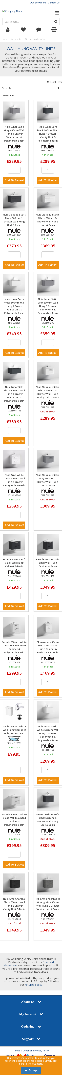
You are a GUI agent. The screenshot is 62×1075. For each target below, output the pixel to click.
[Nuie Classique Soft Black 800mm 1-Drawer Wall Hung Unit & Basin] (14, 200)
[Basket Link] (54, 29)
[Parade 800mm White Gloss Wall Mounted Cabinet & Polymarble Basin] (14, 799)
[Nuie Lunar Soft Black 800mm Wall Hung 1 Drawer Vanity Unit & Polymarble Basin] (14, 372)
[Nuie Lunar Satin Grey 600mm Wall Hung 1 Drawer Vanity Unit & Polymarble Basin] (14, 112)
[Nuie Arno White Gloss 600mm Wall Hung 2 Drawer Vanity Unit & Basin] (14, 460)
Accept (33, 1070)
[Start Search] (56, 21)
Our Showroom (38, 2)
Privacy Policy (41, 1050)
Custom (7, 95)
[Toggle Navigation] (52, 13)
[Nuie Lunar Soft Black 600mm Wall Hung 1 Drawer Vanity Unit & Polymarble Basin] (48, 112)
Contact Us (54, 2)
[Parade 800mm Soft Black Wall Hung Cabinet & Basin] (14, 544)
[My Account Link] (7, 29)
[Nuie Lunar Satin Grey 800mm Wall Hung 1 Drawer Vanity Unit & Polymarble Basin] (48, 284)
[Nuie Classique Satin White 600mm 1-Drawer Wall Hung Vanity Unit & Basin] (48, 372)
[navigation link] (23, 29)
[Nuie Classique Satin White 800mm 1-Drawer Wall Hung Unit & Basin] (48, 200)
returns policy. (33, 985)
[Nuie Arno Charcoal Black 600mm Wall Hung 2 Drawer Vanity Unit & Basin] (14, 884)
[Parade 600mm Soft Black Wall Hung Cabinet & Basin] (48, 544)
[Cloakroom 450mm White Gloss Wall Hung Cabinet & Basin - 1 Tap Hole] (48, 627)
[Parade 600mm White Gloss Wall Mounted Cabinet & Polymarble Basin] (14, 627)
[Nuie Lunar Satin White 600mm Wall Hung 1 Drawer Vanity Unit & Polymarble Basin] (48, 711)
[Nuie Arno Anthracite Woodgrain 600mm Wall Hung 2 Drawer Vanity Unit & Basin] (48, 884)
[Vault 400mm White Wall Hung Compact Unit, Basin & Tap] (14, 711)
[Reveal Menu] (52, 12)
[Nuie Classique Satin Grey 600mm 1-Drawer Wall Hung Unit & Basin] (48, 460)
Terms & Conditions (23, 1050)
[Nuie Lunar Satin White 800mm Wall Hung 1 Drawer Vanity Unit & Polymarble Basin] (14, 284)
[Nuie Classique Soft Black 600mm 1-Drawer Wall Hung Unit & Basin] (48, 799)
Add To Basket (14, 180)
